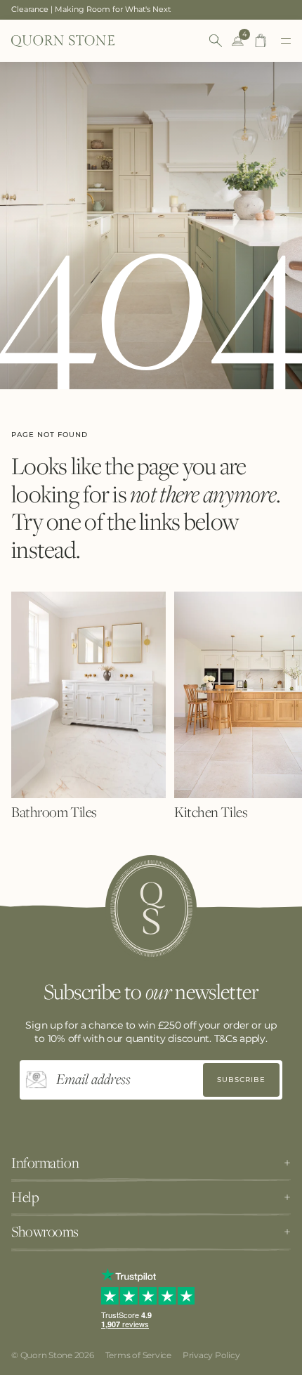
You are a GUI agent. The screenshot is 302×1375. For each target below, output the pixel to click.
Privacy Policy (211, 1355)
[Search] (215, 41)
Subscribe (241, 1079)
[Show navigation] (285, 40)
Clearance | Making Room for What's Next (91, 9)
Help (25, 1197)
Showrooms (45, 1231)
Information (45, 1162)
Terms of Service (138, 1355)
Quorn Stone (46, 1355)
